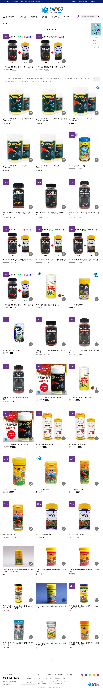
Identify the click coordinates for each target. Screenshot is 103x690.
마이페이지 (81, 1)
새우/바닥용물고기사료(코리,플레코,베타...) (76, 78)
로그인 (77, 1)
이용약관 (48, 675)
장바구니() (87, 1)
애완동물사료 (35, 81)
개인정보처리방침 (59, 675)
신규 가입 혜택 (95, 37)
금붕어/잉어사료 (23, 81)
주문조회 (97, 1)
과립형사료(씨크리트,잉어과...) (34, 78)
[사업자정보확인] (69, 682)
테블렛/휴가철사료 (10, 81)
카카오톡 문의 (27, 678)
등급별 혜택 (96, 40)
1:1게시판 (93, 1)
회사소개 (40, 675)
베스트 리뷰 (96, 44)
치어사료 (7, 78)
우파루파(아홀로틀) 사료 (54, 78)
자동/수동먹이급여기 (48, 81)
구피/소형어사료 (18, 78)
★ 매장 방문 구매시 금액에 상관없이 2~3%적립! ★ (22, 1)
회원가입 (73, 1)
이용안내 (69, 675)
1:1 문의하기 (28, 683)
